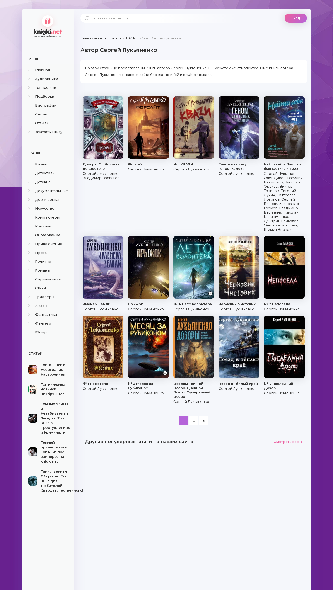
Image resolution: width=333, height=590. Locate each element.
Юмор (41, 332)
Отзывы (42, 123)
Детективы (45, 173)
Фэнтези (43, 323)
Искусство (44, 208)
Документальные (51, 191)
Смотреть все (286, 441)
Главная (42, 70)
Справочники (48, 279)
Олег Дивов (275, 178)
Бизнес (42, 164)
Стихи (40, 288)
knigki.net (48, 26)
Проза (41, 252)
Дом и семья (47, 199)
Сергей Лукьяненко (100, 173)
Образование (47, 235)
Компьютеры (47, 217)
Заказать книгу (49, 132)
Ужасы (41, 305)
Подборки (44, 96)
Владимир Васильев (101, 178)
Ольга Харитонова (280, 225)
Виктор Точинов (278, 188)
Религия (43, 261)
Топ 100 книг (46, 87)
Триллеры (44, 297)
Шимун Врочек (277, 229)
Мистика (43, 226)
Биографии (46, 105)
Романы (42, 270)
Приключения (48, 244)
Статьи (41, 114)
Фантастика (46, 314)
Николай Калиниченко (281, 214)
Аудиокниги (46, 79)
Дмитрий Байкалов (281, 221)
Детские (43, 182)
